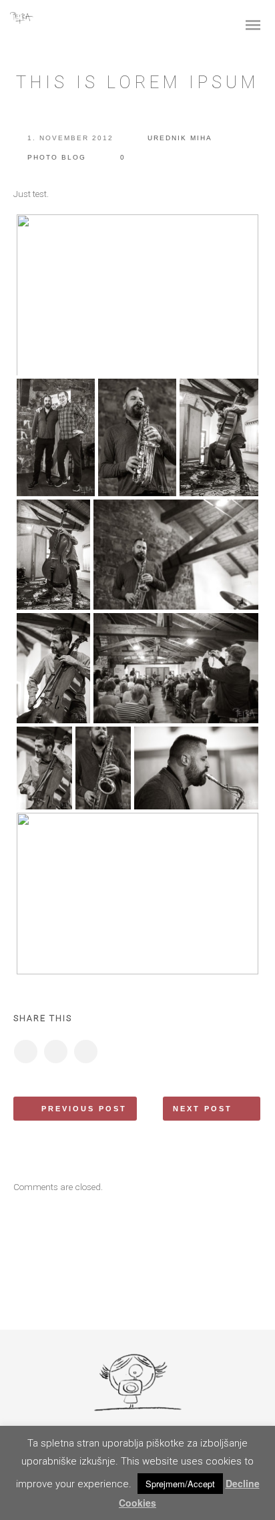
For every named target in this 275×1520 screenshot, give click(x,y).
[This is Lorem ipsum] (25, 1051)
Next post (202, 1109)
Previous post (84, 1109)
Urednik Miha (180, 138)
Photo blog (56, 157)
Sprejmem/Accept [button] (180, 1483)
